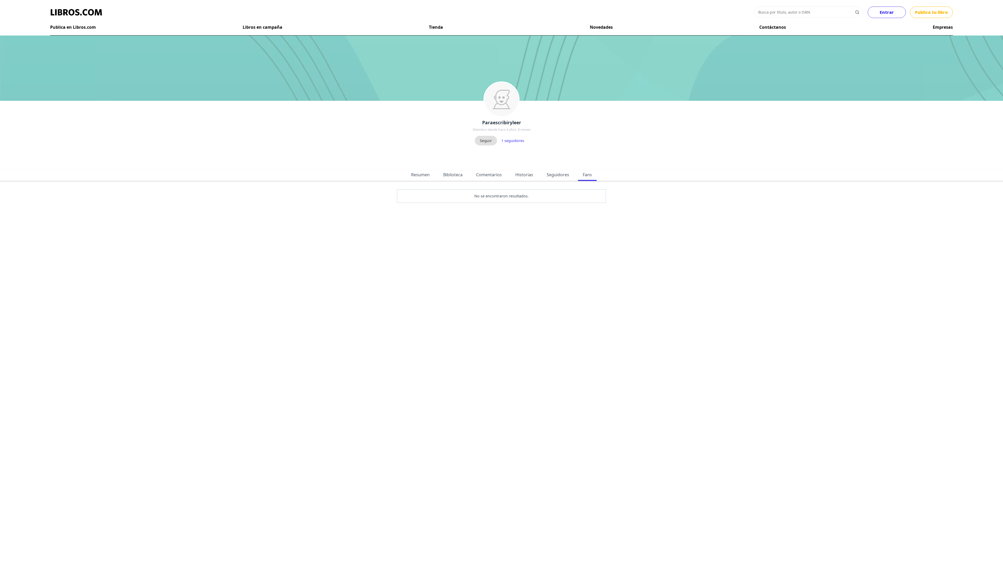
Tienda (436, 27)
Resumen (420, 175)
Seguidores (558, 175)
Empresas (943, 27)
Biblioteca (453, 175)
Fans (587, 175)
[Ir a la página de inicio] (76, 12)
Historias (524, 175)
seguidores (512, 140)
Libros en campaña (262, 27)
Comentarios (489, 175)
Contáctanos (772, 27)
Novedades (601, 27)
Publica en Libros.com (73, 27)
